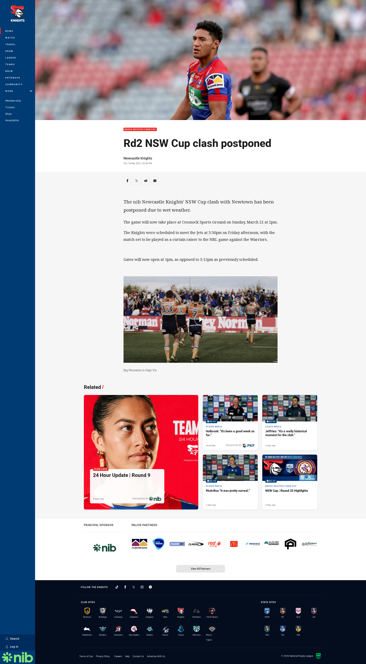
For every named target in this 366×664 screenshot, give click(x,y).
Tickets (10, 107)
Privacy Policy (103, 656)
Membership (13, 100)
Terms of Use (86, 656)
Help (127, 656)
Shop (8, 113)
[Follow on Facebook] (125, 587)
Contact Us (138, 656)
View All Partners (200, 568)
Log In (14, 646)
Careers (118, 656)
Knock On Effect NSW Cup (140, 129)
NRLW (9, 71)
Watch (10, 37)
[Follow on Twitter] (133, 587)
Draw (9, 51)
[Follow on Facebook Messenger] (150, 587)
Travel (10, 44)
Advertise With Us (156, 656)
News (9, 31)
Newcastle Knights (138, 158)
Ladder (10, 57)
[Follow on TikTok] (116, 587)
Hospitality (12, 120)
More (9, 91)
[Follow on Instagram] (142, 587)
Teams (10, 64)
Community (14, 84)
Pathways (12, 77)
